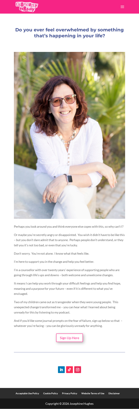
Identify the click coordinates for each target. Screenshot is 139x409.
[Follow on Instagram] (77, 369)
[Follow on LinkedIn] (61, 369)
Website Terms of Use (92, 393)
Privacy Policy (69, 393)
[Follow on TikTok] (69, 369)
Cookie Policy (50, 393)
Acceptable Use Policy (27, 393)
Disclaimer (114, 393)
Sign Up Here (69, 338)
